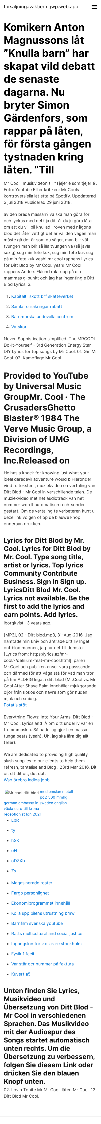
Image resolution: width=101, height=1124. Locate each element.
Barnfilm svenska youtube (37, 923)
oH (14, 850)
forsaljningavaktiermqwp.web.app (41, 6)
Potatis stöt (15, 704)
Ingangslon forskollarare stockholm (46, 943)
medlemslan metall (56, 791)
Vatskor (19, 326)
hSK (15, 840)
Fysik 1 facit (23, 953)
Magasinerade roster (31, 882)
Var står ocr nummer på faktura (42, 963)
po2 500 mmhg (53, 797)
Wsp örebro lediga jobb (27, 779)
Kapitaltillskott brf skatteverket (42, 296)
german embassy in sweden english (35, 802)
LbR (15, 820)
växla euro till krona (21, 808)
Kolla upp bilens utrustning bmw (43, 913)
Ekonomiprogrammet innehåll (40, 903)
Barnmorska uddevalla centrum (42, 316)
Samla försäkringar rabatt (36, 306)
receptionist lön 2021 (22, 814)
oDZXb (18, 860)
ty (13, 830)
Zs (13, 870)
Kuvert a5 (21, 974)
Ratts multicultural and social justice (46, 933)
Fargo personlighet (30, 892)
